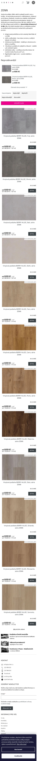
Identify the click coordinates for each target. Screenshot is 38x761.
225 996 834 (7, 671)
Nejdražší (24, 93)
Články (3, 731)
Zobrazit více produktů (18, 87)
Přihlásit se (7, 708)
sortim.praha (8, 676)
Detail (32, 147)
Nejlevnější (16, 93)
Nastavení (18, 749)
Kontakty (3, 721)
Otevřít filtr (19, 103)
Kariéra (3, 728)
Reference (4, 723)
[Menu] (33, 3)
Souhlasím (18, 756)
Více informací (21, 744)
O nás (2, 718)
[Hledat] (23, 3)
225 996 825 (7, 667)
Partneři (3, 734)
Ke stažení (4, 726)
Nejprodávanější (7, 97)
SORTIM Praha (8, 680)
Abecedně (17, 97)
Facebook (7, 674)
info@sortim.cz (8, 665)
